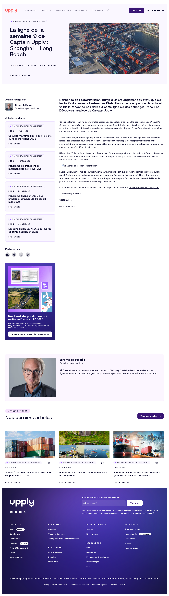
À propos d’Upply (132, 529)
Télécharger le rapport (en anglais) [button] (28, 334)
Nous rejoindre (131, 534)
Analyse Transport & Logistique (29, 21)
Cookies (113, 584)
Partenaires (130, 538)
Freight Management (19, 548)
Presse (128, 543)
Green (12, 552)
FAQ (88, 566)
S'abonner (135, 503)
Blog (88, 547)
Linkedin (7, 254)
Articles (89, 529)
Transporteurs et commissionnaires (63, 538)
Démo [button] (135, 10)
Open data (53, 561)
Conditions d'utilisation (79, 584)
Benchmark (15, 534)
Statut (122, 584)
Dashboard (15, 538)
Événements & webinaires (97, 557)
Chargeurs (52, 529)
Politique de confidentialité (143, 513)
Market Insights (16, 557)
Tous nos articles (18, 75)
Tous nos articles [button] (149, 416)
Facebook (14, 254)
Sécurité (52, 557)
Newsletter (91, 552)
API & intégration (55, 552)
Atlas (12, 529)
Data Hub (14, 543)
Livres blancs (92, 534)
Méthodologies (92, 561)
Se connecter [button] (154, 10)
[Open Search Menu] (108, 10)
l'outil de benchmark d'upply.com (144, 187)
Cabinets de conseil (56, 534)
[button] (16, 143)
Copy (28, 254)
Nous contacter (131, 548)
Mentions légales (99, 584)
